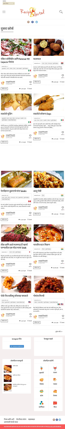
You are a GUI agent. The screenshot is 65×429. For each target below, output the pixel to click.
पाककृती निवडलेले (10, 82)
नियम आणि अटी (9, 419)
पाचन (8, 68)
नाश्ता (55, 384)
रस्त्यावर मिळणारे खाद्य (12, 120)
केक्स (55, 396)
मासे (13, 252)
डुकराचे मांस (21, 197)
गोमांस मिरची (38, 296)
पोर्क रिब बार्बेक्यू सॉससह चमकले (14, 296)
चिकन (43, 249)
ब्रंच (46, 63)
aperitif (4, 68)
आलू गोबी (37, 191)
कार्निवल (41, 407)
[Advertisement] (32, 158)
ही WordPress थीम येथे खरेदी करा (54, 426)
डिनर (14, 68)
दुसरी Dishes (25, 68)
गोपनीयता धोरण (21, 419)
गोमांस (11, 68)
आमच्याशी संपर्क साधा (11, 422)
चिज (55, 407)
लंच (25, 118)
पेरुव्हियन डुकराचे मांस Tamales (14, 191)
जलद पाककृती (19, 68)
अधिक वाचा (4, 88)
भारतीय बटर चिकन (41, 245)
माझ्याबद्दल (31, 419)
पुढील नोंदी (58, 331)
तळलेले (22, 118)
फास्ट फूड (50, 63)
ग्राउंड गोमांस (40, 302)
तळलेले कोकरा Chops (42, 114)
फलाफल (37, 59)
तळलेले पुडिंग (6, 114)
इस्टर (41, 120)
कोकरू (49, 120)
